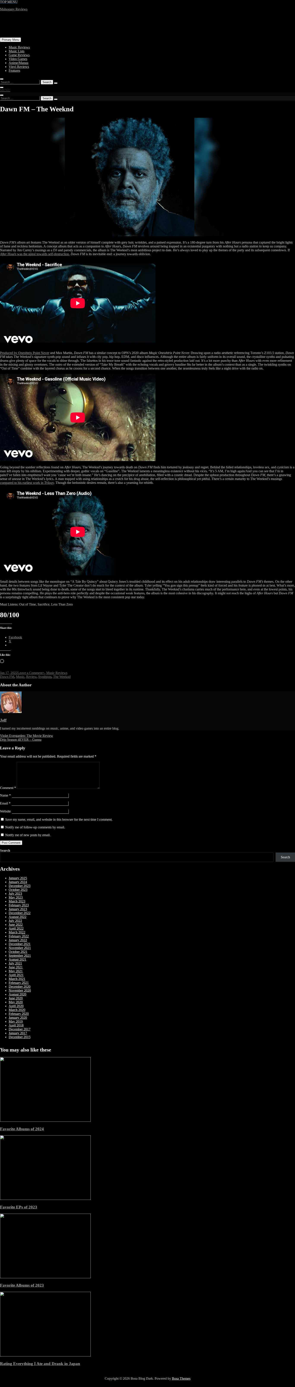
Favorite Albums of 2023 (22, 1285)
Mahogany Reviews (13, 9)
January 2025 (18, 878)
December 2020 (19, 986)
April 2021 (16, 975)
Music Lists (16, 51)
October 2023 (18, 890)
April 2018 (16, 1025)
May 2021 (16, 971)
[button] (5, 90)
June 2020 (16, 998)
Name (5, 795)
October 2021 (18, 952)
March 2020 (17, 1010)
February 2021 (19, 983)
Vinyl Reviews (19, 66)
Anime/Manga (18, 63)
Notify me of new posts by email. (28, 835)
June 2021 (16, 967)
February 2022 (19, 936)
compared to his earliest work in (27, 483)
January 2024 (18, 882)
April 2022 (16, 928)
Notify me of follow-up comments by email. (35, 827)
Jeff (3, 720)
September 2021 (20, 955)
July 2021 (15, 963)
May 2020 (16, 1002)
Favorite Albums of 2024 (22, 1129)
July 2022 (15, 921)
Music (20, 677)
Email (5, 803)
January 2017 (18, 1033)
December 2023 (19, 886)
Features (14, 70)
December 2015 (19, 1037)
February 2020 (19, 1014)
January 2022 (18, 940)
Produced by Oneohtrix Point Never (24, 353)
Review (31, 677)
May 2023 (16, 897)
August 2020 (17, 994)
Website (5, 811)
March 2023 (17, 901)
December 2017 (19, 1029)
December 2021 (19, 944)
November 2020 (20, 990)
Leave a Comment (30, 673)
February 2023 (19, 905)
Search (5, 850)
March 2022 (17, 932)
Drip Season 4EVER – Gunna (20, 739)
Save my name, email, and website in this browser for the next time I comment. (59, 819)
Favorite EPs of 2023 (18, 1207)
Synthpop (44, 677)
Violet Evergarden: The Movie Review (26, 736)
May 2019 (16, 1021)
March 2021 (17, 979)
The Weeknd (62, 677)
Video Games (18, 59)
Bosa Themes (181, 1378)
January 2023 (18, 909)
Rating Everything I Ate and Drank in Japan (40, 1363)
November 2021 (20, 948)
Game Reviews (19, 55)
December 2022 (19, 913)
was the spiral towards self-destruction (34, 254)
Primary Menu (10, 39)
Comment (8, 788)
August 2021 (17, 959)
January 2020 (18, 1017)
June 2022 (16, 924)
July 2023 (15, 893)
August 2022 (17, 917)
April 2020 (16, 1006)
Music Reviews (19, 47)
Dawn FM (7, 677)
